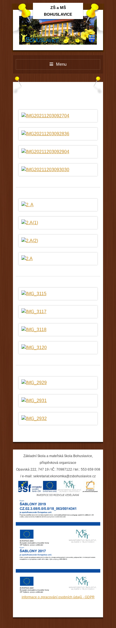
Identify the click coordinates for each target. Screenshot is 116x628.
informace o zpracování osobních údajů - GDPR (58, 597)
